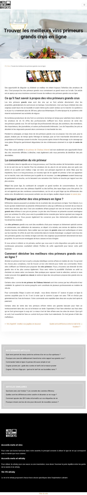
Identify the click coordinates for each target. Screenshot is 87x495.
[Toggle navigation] (84, 5)
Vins (8, 66)
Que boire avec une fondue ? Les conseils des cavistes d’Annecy (30, 391)
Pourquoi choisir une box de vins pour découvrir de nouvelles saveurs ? (32, 402)
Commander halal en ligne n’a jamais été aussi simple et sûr (28, 362)
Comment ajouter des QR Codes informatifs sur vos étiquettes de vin (32, 398)
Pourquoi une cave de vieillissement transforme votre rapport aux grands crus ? (35, 358)
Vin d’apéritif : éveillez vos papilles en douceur (24, 324)
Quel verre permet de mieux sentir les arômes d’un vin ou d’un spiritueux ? (33, 355)
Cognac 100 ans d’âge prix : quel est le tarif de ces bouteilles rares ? (31, 369)
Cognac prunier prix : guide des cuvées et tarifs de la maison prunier (31, 366)
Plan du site (43, 494)
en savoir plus (76, 194)
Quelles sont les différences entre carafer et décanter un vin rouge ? (31, 395)
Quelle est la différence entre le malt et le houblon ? (65, 325)
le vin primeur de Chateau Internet (37, 150)
